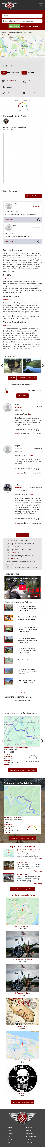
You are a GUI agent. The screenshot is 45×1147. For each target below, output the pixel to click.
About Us (29, 1127)
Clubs (9, 1130)
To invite (8, 567)
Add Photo (22, 377)
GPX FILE (31, 72)
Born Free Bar (22, 874)
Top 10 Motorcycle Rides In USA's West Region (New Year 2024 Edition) (27, 672)
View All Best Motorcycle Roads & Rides (22, 838)
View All (22, 692)
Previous (2, 366)
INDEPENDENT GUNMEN (22, 960)
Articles (10, 1139)
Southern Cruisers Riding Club (22, 926)
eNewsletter (30, 1133)
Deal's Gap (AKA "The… (13, 817)
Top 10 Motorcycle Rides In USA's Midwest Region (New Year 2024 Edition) (27, 651)
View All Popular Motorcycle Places (22, 889)
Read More (9, 220)
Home (4, 32)
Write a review (22, 395)
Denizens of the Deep (22, 1060)
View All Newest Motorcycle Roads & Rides (22, 770)
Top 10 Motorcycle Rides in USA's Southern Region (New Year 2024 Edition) (27, 640)
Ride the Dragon (23, 659)
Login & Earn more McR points (17, 540)
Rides (9, 1136)
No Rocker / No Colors (22, 993)
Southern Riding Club (22, 1093)
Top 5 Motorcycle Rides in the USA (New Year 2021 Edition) (27, 618)
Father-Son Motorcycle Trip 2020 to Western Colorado (26, 681)
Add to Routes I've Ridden (8, 543)
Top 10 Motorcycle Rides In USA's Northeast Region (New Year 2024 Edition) (27, 608)
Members (29, 1130)
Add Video (32, 377)
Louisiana (10, 80)
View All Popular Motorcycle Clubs (23, 1102)
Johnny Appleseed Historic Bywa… (17, 747)
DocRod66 (9, 127)
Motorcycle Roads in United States (21, 32)
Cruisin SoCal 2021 (22, 1026)
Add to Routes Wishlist (8, 549)
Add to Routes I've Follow (8, 555)
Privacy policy (30, 1142)
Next (42, 366)
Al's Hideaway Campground (27, 862)
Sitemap (28, 1139)
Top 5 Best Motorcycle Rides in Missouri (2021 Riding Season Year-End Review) (28, 629)
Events (10, 1127)
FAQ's (9, 1142)
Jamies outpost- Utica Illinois (28, 850)
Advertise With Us (31, 1136)
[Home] (9, 2)
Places (10, 1133)
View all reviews (22, 535)
